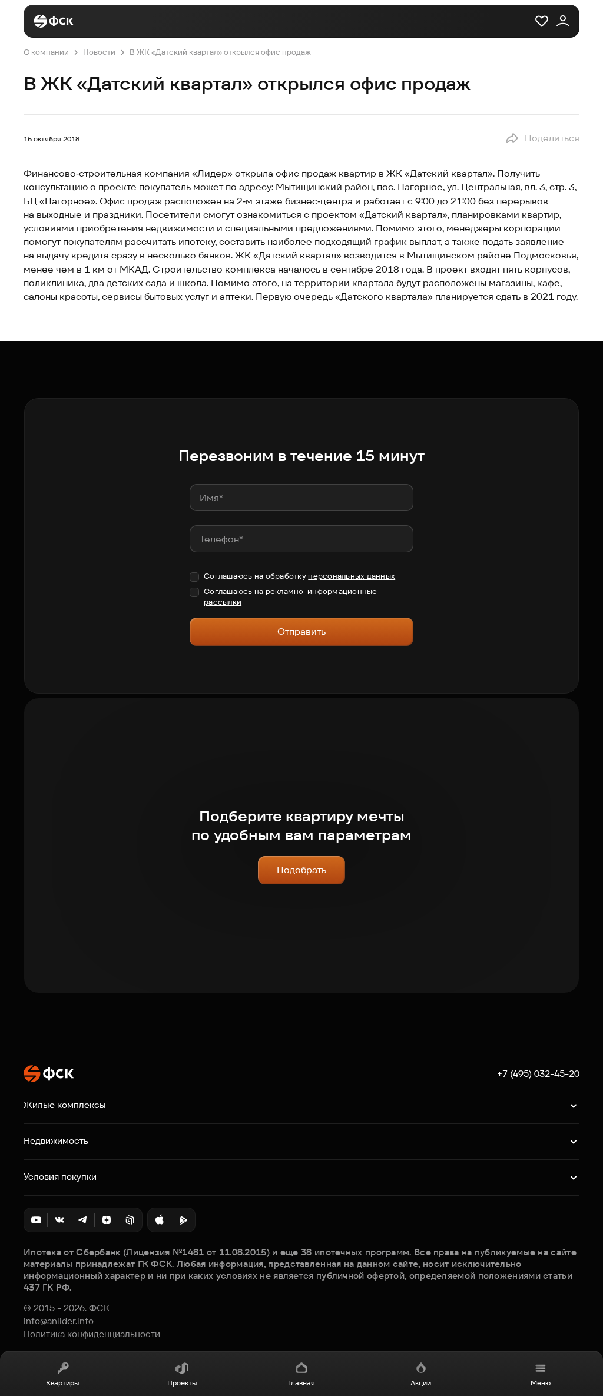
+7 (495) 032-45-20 (538, 1074)
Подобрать (301, 870)
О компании (46, 52)
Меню (541, 1382)
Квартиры (62, 1382)
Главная (301, 1382)
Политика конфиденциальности (92, 1334)
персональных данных (351, 576)
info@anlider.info (59, 1321)
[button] (542, 138)
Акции (420, 1382)
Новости (99, 52)
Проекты (182, 1382)
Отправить (301, 631)
